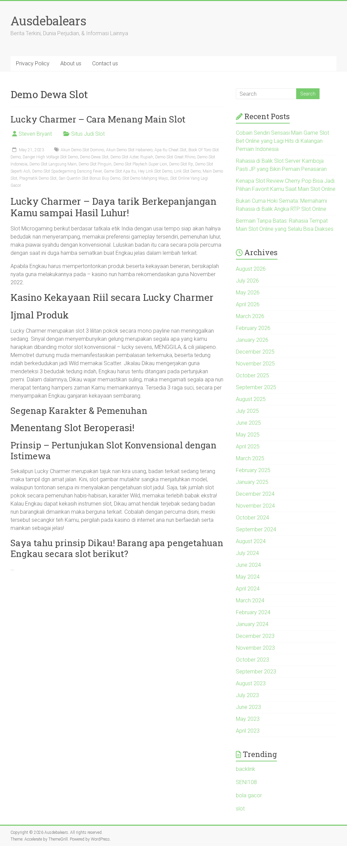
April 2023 (248, 731)
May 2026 (248, 292)
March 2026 (250, 316)
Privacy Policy (32, 63)
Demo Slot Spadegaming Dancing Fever (67, 171)
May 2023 (248, 719)
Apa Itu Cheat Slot (170, 150)
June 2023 (248, 707)
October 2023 (252, 659)
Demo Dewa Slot (94, 157)
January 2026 (252, 340)
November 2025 (255, 363)
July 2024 (247, 553)
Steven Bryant (35, 134)
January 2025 (252, 482)
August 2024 (251, 541)
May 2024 (248, 577)
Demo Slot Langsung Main (53, 164)
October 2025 (252, 375)
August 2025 (251, 399)
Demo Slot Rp (181, 164)
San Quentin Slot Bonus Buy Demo (89, 178)
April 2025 (248, 446)
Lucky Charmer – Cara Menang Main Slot (98, 119)
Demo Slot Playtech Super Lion (140, 164)
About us (70, 63)
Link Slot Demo (187, 171)
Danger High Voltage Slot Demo (50, 157)
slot (240, 808)
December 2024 (255, 494)
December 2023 (255, 636)
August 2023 (251, 683)
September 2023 (256, 671)
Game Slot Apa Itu (120, 171)
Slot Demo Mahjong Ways (145, 178)
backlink (245, 769)
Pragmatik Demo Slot (38, 178)
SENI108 (246, 782)
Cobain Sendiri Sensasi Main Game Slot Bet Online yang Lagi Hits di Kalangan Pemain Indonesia (282, 141)
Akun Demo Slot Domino (82, 150)
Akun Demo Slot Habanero (129, 150)
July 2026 (247, 280)
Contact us (105, 63)
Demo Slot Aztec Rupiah (131, 157)
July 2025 (247, 411)
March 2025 (250, 458)
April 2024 (248, 588)
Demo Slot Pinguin (95, 164)
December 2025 (255, 352)
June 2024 (248, 565)
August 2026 (251, 269)
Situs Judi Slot (88, 134)
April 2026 (248, 304)
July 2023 (247, 695)
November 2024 (255, 506)
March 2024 (250, 600)
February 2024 (253, 612)
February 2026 (253, 328)
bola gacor (249, 795)
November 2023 (255, 648)
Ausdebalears (48, 21)
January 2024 (252, 624)
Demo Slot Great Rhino (175, 157)
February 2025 (253, 470)
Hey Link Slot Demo (155, 171)
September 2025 (256, 387)
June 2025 (248, 423)
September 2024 (256, 529)
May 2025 (248, 434)
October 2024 (252, 517)
